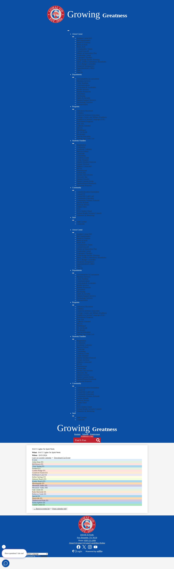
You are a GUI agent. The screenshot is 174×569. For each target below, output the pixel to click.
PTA (78, 209)
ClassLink (81, 153)
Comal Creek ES (38, 505)
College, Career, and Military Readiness (92, 117)
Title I (79, 70)
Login (79, 551)
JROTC (80, 128)
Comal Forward (83, 51)
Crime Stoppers (83, 160)
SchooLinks (81, 173)
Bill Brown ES (37, 464)
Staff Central (81, 222)
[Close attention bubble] (4, 547)
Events (34, 460)
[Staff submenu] (73, 220)
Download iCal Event (62, 458)
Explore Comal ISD (84, 38)
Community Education (85, 198)
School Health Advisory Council (89, 213)
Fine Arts (80, 124)
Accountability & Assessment (88, 79)
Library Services (83, 164)
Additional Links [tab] (87, 436)
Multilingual (81, 130)
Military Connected (84, 166)
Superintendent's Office (85, 68)
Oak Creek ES (37, 490)
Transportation (82, 104)
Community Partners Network (88, 200)
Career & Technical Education (88, 115)
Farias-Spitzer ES (38, 503)
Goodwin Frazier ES (40, 473)
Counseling (81, 156)
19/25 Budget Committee (86, 64)
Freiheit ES (36, 468)
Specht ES (36, 496)
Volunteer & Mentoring (85, 215)
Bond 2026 (81, 47)
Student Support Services (86, 100)
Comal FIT (81, 194)
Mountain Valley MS (40, 488)
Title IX (80, 72)
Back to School (82, 151)
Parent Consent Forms (85, 181)
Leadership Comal (84, 55)
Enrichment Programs (85, 121)
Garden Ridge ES (38, 471)
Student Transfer (83, 179)
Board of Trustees (83, 42)
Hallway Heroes (83, 205)
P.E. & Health (82, 132)
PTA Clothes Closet (84, 211)
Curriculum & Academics (86, 87)
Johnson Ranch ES (39, 479)
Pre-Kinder (81, 134)
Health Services (83, 89)
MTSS (79, 168)
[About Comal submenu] (73, 36)
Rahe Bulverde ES (39, 492)
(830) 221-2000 (90, 540)
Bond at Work (82, 45)
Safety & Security (83, 98)
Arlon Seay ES (37, 462)
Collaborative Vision (84, 49)
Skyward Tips (82, 177)
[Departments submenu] (73, 77)
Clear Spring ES (38, 466)
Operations (81, 94)
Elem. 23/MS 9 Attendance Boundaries (91, 62)
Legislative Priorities (84, 57)
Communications (83, 85)
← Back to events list (42, 509)
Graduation (81, 147)
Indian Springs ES (39, 477)
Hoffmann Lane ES (39, 475)
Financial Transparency (85, 66)
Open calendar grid (59, 509)
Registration (81, 145)
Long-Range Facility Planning (88, 60)
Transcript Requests (84, 185)
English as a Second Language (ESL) (91, 119)
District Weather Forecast (86, 162)
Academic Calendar (84, 149)
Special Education (83, 136)
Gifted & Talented (83, 126)
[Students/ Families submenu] (73, 143)
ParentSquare (82, 170)
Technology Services (85, 102)
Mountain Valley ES (39, 485)
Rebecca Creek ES (39, 494)
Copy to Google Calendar (41, 458)
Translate (44, 556)
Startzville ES (37, 498)
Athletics (80, 113)
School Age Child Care (85, 138)
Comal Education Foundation (88, 192)
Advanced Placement (85, 111)
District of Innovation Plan (87, 53)
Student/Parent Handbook (86, 183)
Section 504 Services (85, 175)
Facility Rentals (83, 202)
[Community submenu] (73, 190)
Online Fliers (82, 207)
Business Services (83, 81)
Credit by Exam (83, 158)
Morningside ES (38, 483)
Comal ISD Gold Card (85, 196)
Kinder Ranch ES (38, 481)
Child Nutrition (82, 83)
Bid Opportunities (83, 40)
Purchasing (81, 96)
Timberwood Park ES (40, 500)
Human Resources (84, 92)
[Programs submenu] (73, 109)
